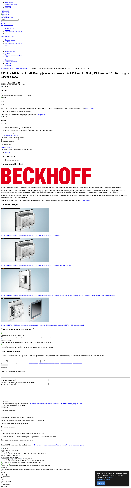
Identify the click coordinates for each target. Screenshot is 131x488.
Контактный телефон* (8, 384)
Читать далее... (87, 200)
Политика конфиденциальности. (45, 445)
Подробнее (41, 114)
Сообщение (4, 402)
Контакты (8, 6)
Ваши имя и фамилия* (8, 380)
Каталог (7, 30)
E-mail (43, 361)
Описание (8, 152)
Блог (6, 33)
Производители (10, 28)
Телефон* (4, 361)
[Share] (3, 367)
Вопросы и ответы (11, 4)
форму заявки (89, 108)
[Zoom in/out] (6, 367)
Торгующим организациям (13, 31)
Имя (79, 361)
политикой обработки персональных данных (44, 363)
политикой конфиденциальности (71, 363)
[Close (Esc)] (1, 367)
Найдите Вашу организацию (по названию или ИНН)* (19, 382)
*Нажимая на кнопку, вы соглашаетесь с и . (42, 363)
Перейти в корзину (7, 147)
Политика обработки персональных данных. (70, 445)
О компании (9, 2)
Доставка (8, 7)
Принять (101, 483)
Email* (3, 386)
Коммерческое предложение (10, 135)
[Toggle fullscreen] (4, 367)
